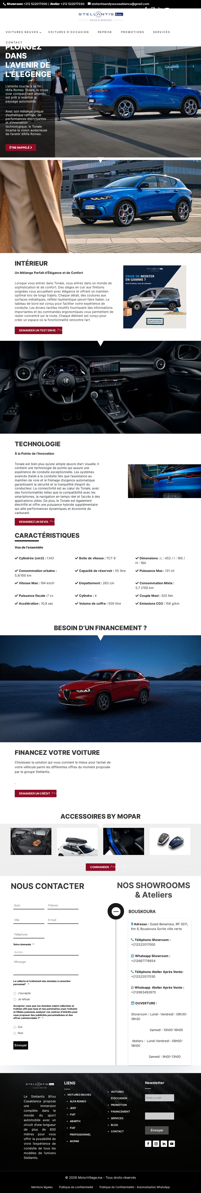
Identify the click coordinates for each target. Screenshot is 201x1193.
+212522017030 (143, 976)
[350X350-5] (154, 297)
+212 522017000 (35, 4)
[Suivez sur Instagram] (156, 1144)
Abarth (75, 1121)
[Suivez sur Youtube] (172, 1144)
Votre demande (23, 944)
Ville (147, 1107)
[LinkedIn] (160, 10)
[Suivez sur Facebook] (148, 1144)
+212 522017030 (72, 4)
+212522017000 (143, 944)
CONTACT (14, 42)
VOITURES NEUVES (22, 32)
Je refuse (24, 999)
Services (117, 1118)
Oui (20, 1026)
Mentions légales (42, 1187)
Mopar (74, 1141)
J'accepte (24, 993)
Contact (117, 1131)
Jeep (73, 1108)
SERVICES (161, 32)
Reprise (105, 32)
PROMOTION (119, 1104)
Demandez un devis (33, 521)
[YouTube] (167, 10)
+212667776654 (143, 961)
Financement (120, 1111)
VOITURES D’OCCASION (68, 32)
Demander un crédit (34, 793)
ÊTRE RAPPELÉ (19, 147)
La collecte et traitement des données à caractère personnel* (41, 983)
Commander (99, 867)
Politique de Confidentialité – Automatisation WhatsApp (135, 1187)
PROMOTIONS (132, 32)
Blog (114, 1124)
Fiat (73, 1114)
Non (20, 1033)
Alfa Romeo (78, 1101)
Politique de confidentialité (76, 1187)
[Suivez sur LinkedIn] (164, 1144)
